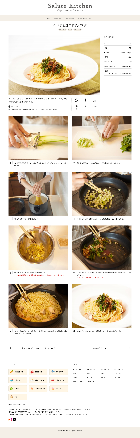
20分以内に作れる (79, 381)
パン (16, 397)
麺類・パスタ (62, 29)
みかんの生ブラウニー (100, 348)
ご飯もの (17, 380)
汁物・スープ (60, 380)
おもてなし (59, 389)
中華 (102, 373)
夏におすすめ (91, 369)
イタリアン (117, 373)
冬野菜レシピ (77, 29)
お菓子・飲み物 (40, 389)
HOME (48, 18)
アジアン (76, 377)
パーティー (90, 381)
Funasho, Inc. (63, 431)
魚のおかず (59, 372)
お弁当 (103, 377)
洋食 (88, 373)
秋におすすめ (105, 369)
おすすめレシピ (58, 18)
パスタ (70, 29)
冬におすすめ (118, 369)
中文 (90, 18)
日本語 (80, 18)
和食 (74, 373)
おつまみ (117, 377)
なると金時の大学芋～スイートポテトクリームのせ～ (39, 348)
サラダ (17, 389)
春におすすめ (77, 369)
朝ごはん (90, 377)
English (85, 18)
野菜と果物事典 (70, 18)
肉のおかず (38, 372)
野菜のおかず (19, 372)
